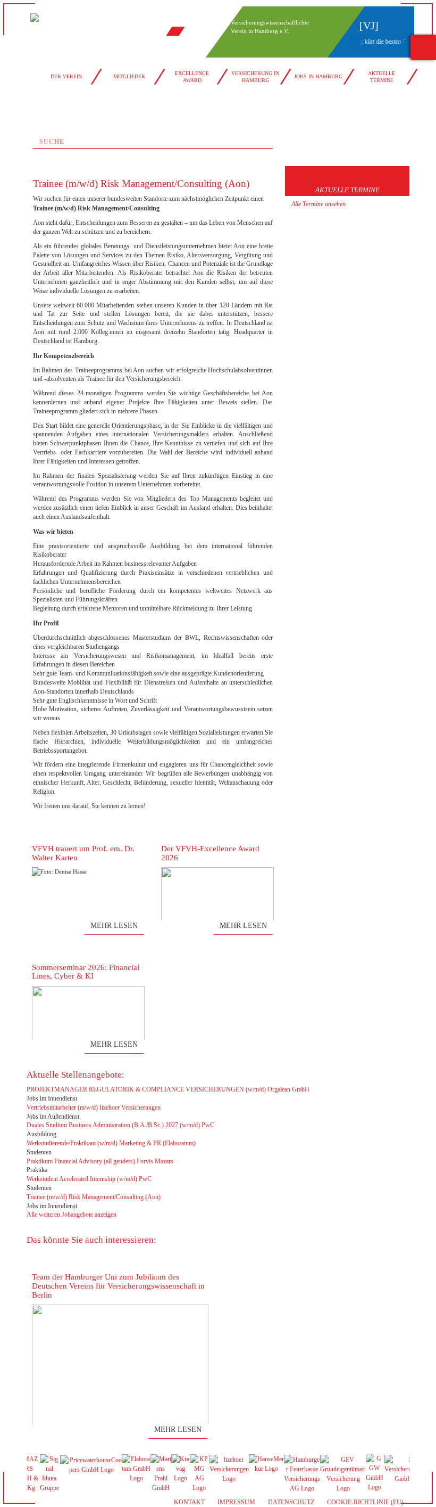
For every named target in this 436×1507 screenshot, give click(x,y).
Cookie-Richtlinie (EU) (365, 1502)
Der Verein (66, 76)
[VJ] (369, 25)
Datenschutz (291, 1502)
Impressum (236, 1502)
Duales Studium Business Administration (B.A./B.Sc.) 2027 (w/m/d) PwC (120, 1125)
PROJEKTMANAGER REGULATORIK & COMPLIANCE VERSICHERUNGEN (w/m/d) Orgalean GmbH (168, 1089)
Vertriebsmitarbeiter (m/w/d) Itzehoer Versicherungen (94, 1107)
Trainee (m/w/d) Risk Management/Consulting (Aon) (94, 1197)
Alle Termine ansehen (318, 204)
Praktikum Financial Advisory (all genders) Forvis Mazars (100, 1161)
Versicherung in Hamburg (255, 76)
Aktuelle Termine (381, 76)
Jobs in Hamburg (318, 76)
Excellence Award (192, 76)
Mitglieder (129, 76)
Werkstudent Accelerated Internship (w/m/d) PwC (89, 1179)
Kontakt (189, 1502)
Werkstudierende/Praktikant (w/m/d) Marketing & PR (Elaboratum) (111, 1143)
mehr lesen (114, 926)
